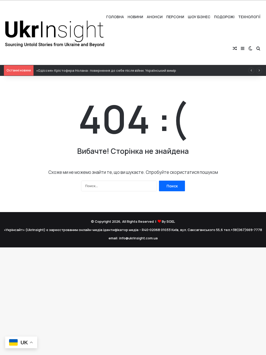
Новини (135, 16)
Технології (249, 16)
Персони (175, 16)
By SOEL (168, 221)
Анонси (155, 16)
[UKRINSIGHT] (54, 32)
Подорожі (224, 16)
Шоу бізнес (199, 16)
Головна (115, 16)
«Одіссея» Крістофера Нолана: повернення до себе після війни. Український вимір (106, 70)
